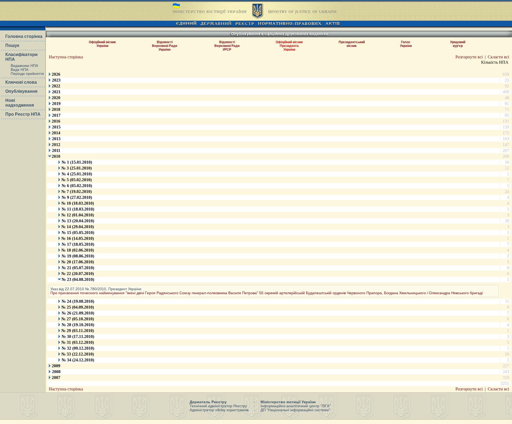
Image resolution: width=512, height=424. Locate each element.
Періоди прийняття (27, 74)
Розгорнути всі (469, 57)
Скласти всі (498, 57)
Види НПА (19, 70)
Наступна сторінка (66, 57)
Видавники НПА (24, 66)
